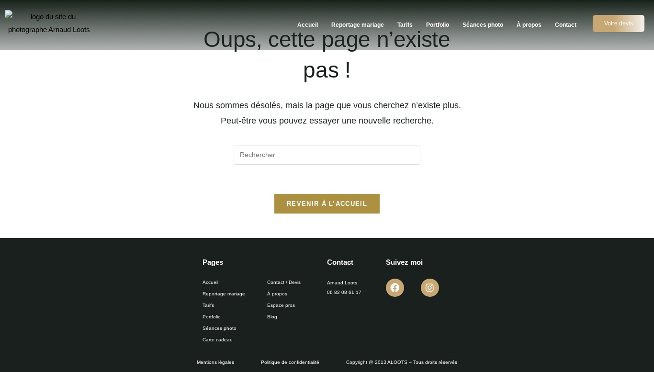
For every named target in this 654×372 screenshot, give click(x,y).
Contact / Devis (284, 282)
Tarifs (405, 25)
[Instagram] (430, 288)
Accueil (307, 25)
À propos (529, 25)
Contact (565, 25)
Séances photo (482, 25)
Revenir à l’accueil (327, 203)
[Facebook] (395, 288)
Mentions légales (215, 362)
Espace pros (281, 305)
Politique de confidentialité (290, 362)
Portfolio (437, 25)
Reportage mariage (357, 25)
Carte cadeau (218, 339)
